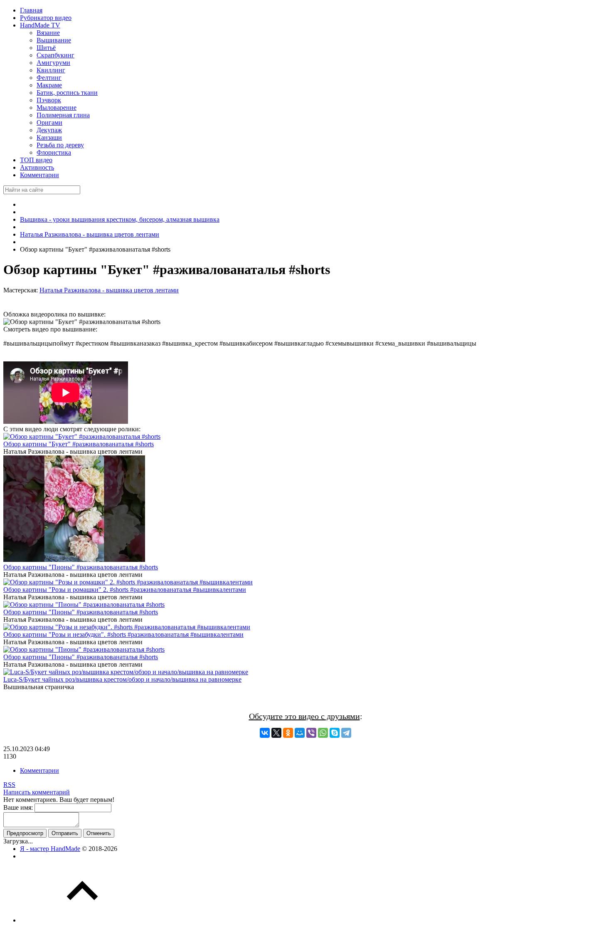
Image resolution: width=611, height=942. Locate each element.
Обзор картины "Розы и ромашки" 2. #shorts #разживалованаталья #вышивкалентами (124, 589)
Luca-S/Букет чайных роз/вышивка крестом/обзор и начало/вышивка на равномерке (122, 679)
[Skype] (335, 733)
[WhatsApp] (323, 733)
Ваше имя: (18, 807)
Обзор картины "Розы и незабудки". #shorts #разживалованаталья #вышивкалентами (123, 634)
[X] (276, 733)
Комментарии (39, 770)
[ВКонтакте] (265, 733)
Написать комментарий (36, 792)
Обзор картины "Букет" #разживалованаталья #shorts (78, 444)
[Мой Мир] (300, 733)
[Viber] (311, 733)
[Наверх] (82, 920)
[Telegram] (346, 733)
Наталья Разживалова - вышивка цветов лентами (109, 290)
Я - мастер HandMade (50, 848)
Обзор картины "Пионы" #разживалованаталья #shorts (80, 567)
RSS (9, 784)
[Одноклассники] (288, 733)
